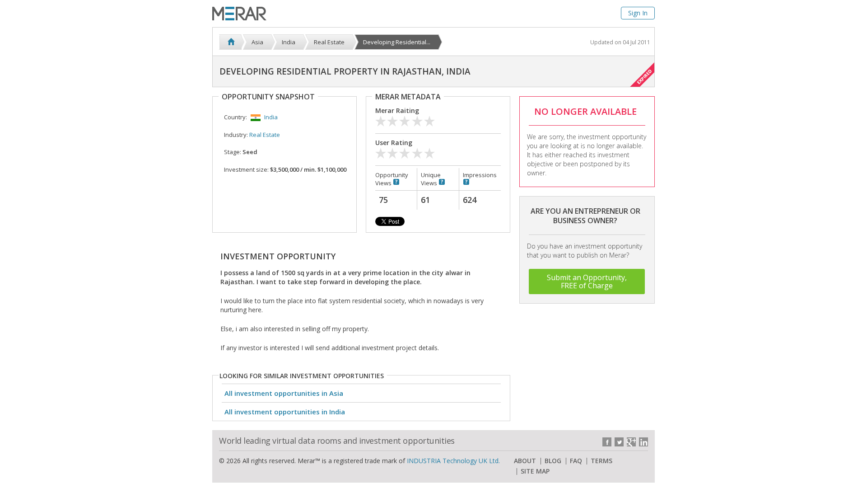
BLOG (553, 461)
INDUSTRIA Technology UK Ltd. (453, 460)
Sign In (638, 13)
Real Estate (264, 135)
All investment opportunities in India (284, 411)
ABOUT (525, 461)
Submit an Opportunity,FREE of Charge (587, 281)
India (271, 117)
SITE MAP (535, 471)
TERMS (601, 461)
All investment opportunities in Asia (283, 393)
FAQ (576, 461)
